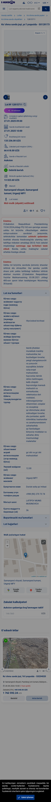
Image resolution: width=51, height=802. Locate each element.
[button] (25, 797)
